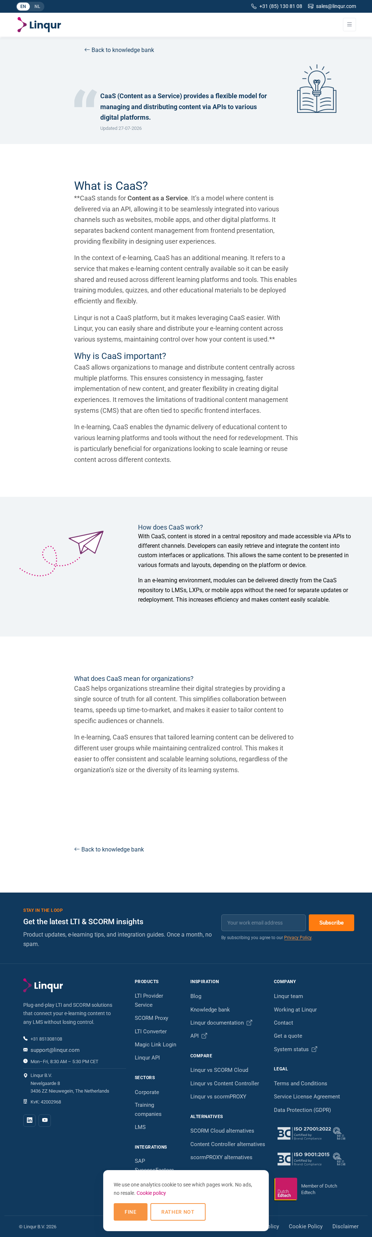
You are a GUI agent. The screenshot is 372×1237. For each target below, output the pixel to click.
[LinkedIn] (29, 1120)
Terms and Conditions (300, 1083)
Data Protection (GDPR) (302, 1110)
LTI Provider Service (149, 1000)
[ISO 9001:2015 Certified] (311, 1159)
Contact (283, 1022)
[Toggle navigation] (349, 24)
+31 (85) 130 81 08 (280, 6)
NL (39, 7)
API (195, 1036)
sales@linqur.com (336, 6)
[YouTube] (45, 1120)
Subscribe (331, 922)
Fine (131, 1212)
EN (25, 7)
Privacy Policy (297, 937)
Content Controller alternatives (227, 1144)
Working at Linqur (295, 1009)
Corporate (147, 1092)
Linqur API (147, 1057)
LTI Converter (151, 1031)
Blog (195, 996)
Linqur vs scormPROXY (218, 1096)
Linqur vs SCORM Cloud (219, 1070)
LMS (140, 1127)
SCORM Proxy (151, 1018)
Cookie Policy (306, 1226)
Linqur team (288, 996)
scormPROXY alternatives (221, 1157)
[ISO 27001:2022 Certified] (311, 1133)
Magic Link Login (155, 1044)
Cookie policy (151, 1193)
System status (292, 1049)
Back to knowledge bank (123, 50)
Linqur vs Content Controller (224, 1083)
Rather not (178, 1212)
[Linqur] (39, 24)
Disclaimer (345, 1226)
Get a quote (288, 1036)
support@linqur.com (55, 1050)
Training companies (148, 1109)
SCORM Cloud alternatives (222, 1131)
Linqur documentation (217, 1022)
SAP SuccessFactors (154, 1165)
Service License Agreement (307, 1096)
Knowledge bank (210, 1009)
